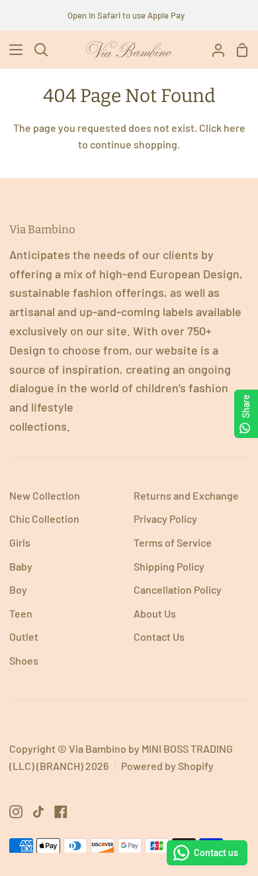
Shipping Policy (169, 566)
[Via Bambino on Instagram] (15, 811)
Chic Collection (44, 518)
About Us (155, 613)
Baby (20, 566)
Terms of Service (173, 542)
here (234, 127)
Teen (20, 613)
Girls (19, 542)
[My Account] (213, 50)
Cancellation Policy (178, 589)
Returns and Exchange (186, 495)
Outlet (23, 636)
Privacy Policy (165, 518)
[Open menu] (12, 49)
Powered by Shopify (167, 765)
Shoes (23, 660)
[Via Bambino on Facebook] (60, 811)
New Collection (44, 495)
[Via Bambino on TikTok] (38, 811)
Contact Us (159, 636)
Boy (18, 589)
